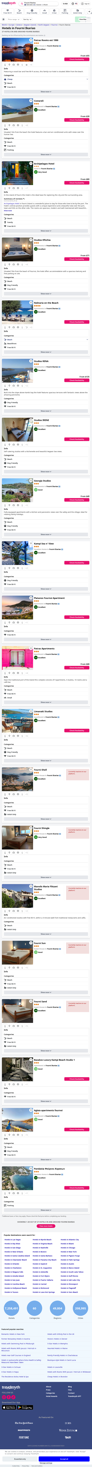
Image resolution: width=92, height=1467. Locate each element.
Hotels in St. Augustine (42, 1268)
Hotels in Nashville (40, 1248)
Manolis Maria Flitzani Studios (46, 888)
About (48, 1386)
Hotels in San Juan (12, 1280)
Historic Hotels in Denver (57, 1339)
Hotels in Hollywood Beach (16, 1288)
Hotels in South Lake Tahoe (72, 1272)
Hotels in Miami (67, 1244)
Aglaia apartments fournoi (48, 1110)
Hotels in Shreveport (69, 1284)
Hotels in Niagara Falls (14, 1272)
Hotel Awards (51, 1396)
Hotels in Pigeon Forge (70, 1256)
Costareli (38, 100)
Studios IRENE (41, 420)
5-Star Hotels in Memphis (57, 1343)
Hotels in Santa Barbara (42, 1256)
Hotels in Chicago (68, 1248)
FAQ (70, 1390)
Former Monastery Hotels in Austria (15, 1339)
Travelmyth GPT (74, 1396)
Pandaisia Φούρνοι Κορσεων (49, 1168)
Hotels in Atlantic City (70, 1239)
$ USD (65, 4)
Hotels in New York (69, 1252)
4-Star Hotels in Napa (10, 1372)
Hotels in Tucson (11, 1292)
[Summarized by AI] (16, 200)
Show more (45, 92)
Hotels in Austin (67, 1264)
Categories (50, 1393)
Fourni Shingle (41, 828)
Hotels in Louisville (54, 1367)
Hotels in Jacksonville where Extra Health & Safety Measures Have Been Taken (21, 1361)
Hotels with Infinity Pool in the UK (60, 1334)
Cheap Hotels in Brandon (57, 1376)
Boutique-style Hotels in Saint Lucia (61, 1360)
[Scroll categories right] (89, 11)
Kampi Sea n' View (44, 543)
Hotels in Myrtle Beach (42, 1239)
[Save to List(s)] (31, 40)
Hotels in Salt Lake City (70, 1280)
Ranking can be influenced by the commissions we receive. (22, 35)
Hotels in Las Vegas (13, 1239)
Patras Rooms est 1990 (46, 40)
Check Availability (77, 59)
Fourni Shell (40, 769)
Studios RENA (41, 361)
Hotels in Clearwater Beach (16, 1260)
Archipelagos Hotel (44, 163)
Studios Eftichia (42, 240)
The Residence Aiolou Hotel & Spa (15, 1376)
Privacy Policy (25, 1466)
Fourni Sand (40, 1001)
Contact (71, 1393)
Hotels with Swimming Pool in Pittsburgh (17, 1343)
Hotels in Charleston (13, 1268)
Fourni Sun (40, 943)
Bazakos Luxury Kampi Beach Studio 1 (54, 1059)
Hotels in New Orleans (14, 1252)
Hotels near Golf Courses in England (16, 1355)
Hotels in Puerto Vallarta (43, 1280)
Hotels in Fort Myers (41, 1276)
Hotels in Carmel (39, 1284)
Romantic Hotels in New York (12, 1334)
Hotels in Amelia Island (14, 1276)
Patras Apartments (44, 648)
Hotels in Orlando (12, 1264)
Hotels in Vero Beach (69, 1292)
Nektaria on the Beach (46, 302)
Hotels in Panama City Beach (44, 1260)
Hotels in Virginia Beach (42, 1244)
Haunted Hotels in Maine (57, 1348)
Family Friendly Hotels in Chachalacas (62, 1355)
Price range (12, 19)
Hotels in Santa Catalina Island (17, 1256)
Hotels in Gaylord (40, 1264)
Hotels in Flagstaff (68, 1288)
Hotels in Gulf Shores (69, 1276)
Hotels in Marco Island (70, 1268)
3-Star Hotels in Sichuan (11, 1367)
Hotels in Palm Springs (70, 1260)
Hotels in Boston (39, 1252)
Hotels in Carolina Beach (15, 1284)
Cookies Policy (16, 1466)
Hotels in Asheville (40, 1272)
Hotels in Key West (12, 1244)
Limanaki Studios (43, 711)
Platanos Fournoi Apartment (49, 598)
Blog (70, 1386)
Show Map (82, 19)
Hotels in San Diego (13, 1248)
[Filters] (3, 19)
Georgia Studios (42, 480)
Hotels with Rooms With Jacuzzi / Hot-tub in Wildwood (69, 1372)
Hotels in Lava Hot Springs (44, 1292)
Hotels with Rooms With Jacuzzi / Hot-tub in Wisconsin (18, 1349)
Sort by (26, 19)
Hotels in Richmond (41, 1288)
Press (48, 1390)
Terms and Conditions (37, 1466)
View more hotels (46, 1226)
